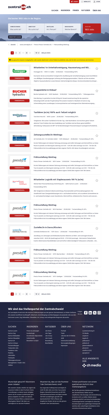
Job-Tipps (48, 333)
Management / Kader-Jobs (16, 362)
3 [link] (19, 53)
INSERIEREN (65, 10)
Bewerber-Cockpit (33, 340)
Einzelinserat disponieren (34, 335)
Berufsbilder (49, 343)
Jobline (10, 365)
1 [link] (12, 53)
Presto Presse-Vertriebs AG (43, 45)
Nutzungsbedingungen (68, 343)
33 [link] (26, 53)
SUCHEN (54, 10)
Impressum (64, 345)
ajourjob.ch (85, 353)
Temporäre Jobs (13, 348)
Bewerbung (49, 340)
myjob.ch (85, 338)
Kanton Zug (12, 333)
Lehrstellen (11, 355)
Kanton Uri (11, 340)
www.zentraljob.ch (26, 45)
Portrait (63, 331)
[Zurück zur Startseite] (91, 367)
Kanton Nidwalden (14, 335)
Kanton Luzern (12, 331)
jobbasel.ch (86, 340)
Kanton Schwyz (13, 343)
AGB (62, 338)
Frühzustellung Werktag (61, 45)
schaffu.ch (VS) (87, 350)
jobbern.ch (85, 343)
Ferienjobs (11, 358)
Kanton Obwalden (14, 338)
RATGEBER (85, 10)
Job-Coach (48, 338)
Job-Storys (48, 335)
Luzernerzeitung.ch (88, 331)
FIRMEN (76, 10)
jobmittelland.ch (87, 345)
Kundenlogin (31, 333)
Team (63, 333)
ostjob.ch (85, 335)
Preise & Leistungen (33, 331)
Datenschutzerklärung (68, 340)
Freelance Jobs (13, 350)
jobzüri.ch (85, 348)
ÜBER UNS (97, 10)
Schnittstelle (31, 338)
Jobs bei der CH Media (68, 335)
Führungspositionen (14, 360)
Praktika (10, 353)
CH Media (85, 333)
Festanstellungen (13, 345)
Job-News (48, 331)
